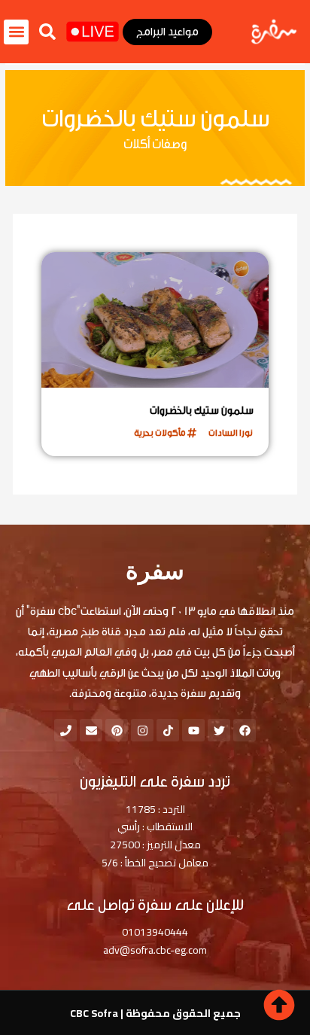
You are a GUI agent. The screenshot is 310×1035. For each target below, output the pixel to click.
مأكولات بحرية (160, 433)
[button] (47, 32)
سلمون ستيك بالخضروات (202, 411)
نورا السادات (230, 433)
